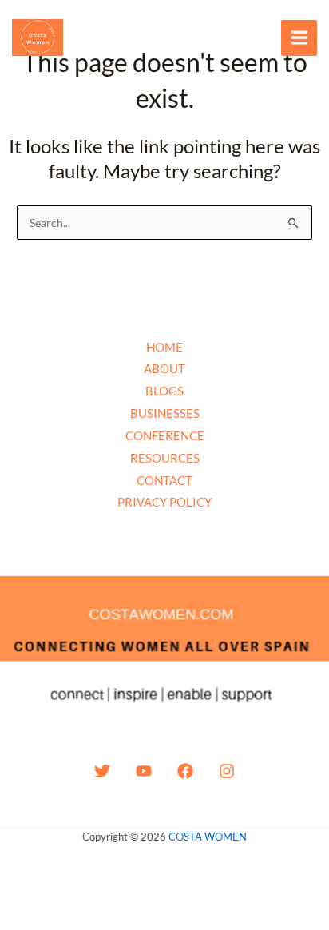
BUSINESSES (165, 413)
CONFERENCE (164, 435)
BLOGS (164, 391)
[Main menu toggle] (299, 38)
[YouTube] (144, 771)
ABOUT (164, 368)
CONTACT (164, 480)
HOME (164, 347)
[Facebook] (185, 771)
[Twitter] (102, 771)
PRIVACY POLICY (164, 502)
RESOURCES (165, 458)
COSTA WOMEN (207, 836)
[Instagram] (227, 771)
